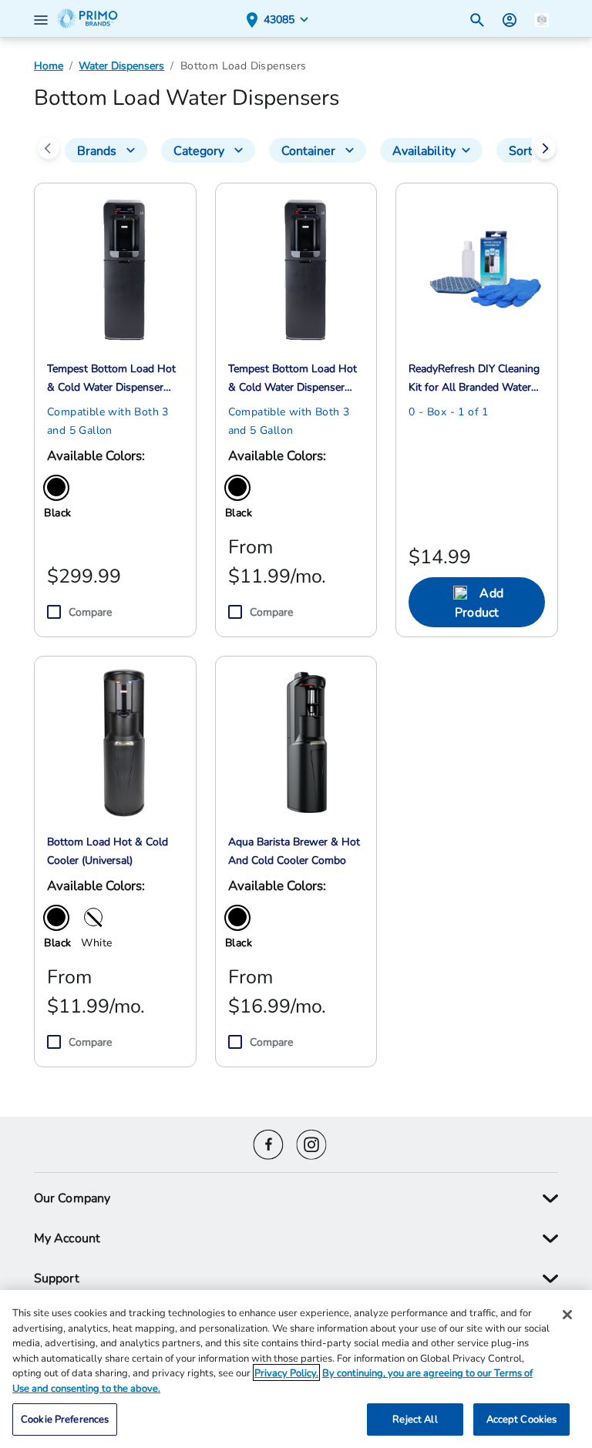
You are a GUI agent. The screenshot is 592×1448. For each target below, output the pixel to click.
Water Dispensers (121, 65)
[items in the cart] (542, 18)
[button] (44, 18)
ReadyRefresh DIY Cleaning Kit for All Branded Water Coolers (474, 378)
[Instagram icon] (311, 1142)
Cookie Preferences (65, 1419)
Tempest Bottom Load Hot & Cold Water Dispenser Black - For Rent (292, 378)
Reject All (414, 1419)
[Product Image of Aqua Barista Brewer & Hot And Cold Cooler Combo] (305, 741)
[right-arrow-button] (545, 149)
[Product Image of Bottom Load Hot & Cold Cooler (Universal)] (124, 741)
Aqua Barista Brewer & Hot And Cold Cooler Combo (294, 851)
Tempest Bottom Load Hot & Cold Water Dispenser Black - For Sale (111, 378)
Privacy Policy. (286, 1372)
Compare (90, 611)
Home (48, 65)
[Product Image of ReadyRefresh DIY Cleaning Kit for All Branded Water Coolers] (486, 267)
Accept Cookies (521, 1419)
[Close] (567, 1315)
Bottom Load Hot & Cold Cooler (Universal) (107, 851)
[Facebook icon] (268, 1142)
